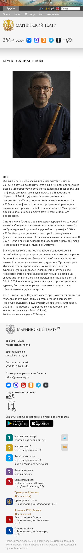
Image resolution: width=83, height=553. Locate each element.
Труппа (11, 8)
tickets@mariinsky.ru (17, 377)
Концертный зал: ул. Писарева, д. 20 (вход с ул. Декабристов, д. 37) (29, 483)
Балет (17, 14)
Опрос (11, 401)
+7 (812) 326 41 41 (17, 366)
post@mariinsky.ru (16, 355)
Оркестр (30, 14)
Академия (53, 14)
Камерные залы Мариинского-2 (23, 472)
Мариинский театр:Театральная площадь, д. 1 (30, 438)
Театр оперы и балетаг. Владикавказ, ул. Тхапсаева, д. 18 (31, 520)
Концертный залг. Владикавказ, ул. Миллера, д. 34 (31, 531)
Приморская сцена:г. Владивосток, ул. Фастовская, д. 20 (31, 502)
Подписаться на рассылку (21, 392)
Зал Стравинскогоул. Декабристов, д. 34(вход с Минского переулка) (31, 460)
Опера (7, 14)
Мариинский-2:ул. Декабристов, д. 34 (27, 448)
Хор (41, 14)
